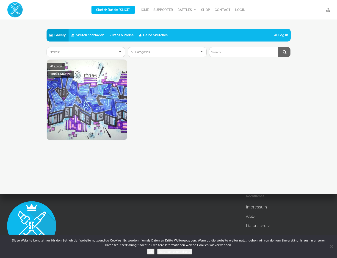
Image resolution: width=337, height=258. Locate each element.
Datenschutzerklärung (175, 251)
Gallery (60, 35)
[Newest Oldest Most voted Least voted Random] (86, 52)
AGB (250, 216)
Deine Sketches (155, 35)
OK (151, 251)
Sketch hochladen (89, 35)
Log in (283, 35)
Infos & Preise (123, 35)
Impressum (256, 207)
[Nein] (331, 246)
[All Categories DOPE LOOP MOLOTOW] (167, 52)
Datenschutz (258, 225)
